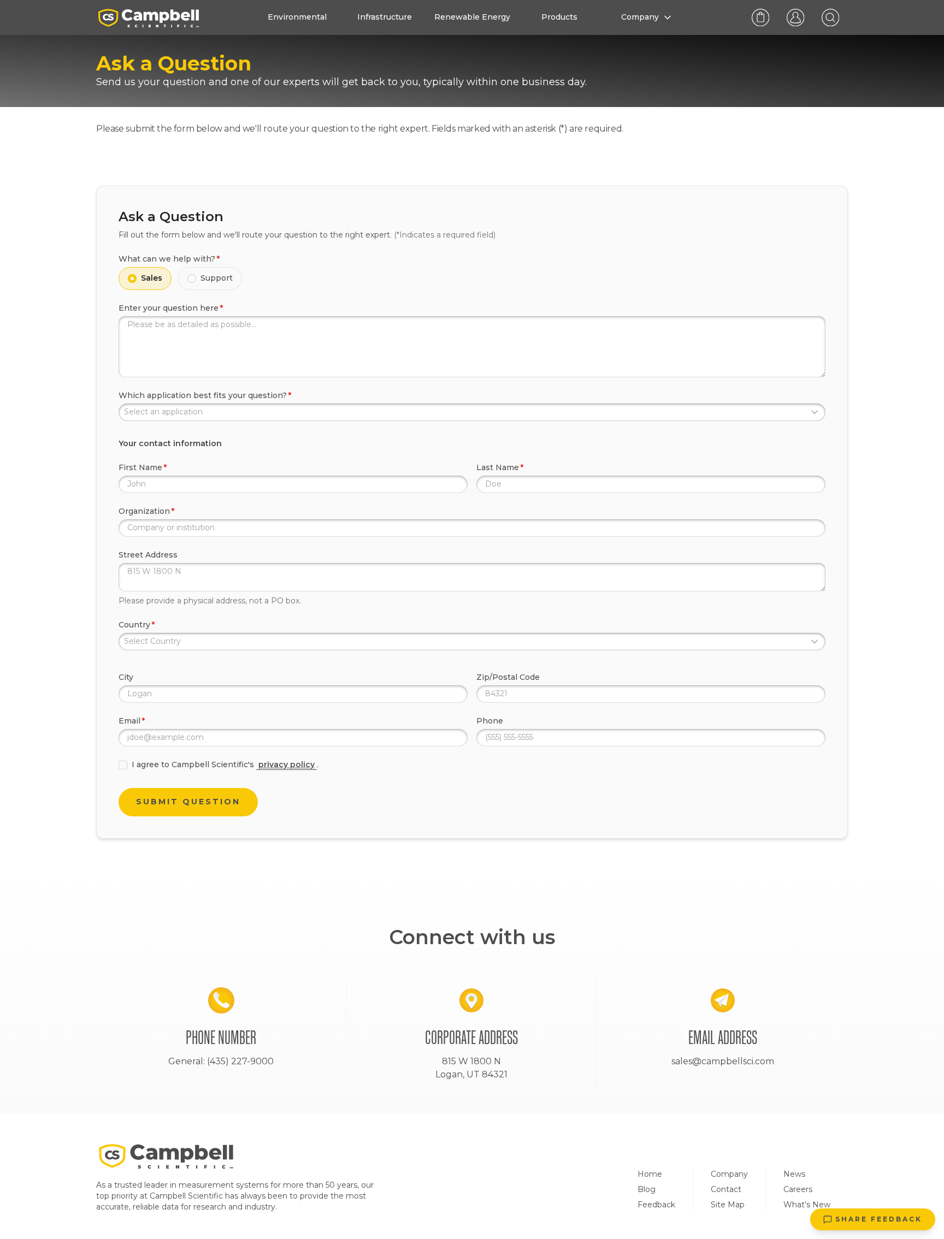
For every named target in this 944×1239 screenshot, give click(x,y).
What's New (806, 1205)
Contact (726, 1189)
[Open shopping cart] (760, 17)
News (794, 1174)
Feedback (656, 1205)
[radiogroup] (472, 278)
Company (729, 1174)
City (126, 677)
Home (650, 1174)
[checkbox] (123, 765)
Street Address (148, 555)
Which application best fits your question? (203, 395)
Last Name (497, 467)
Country (134, 625)
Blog (647, 1189)
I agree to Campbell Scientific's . (225, 764)
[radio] (132, 278)
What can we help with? (167, 259)
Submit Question (188, 802)
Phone (489, 721)
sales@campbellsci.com (722, 1061)
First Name (140, 467)
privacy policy (286, 764)
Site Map (728, 1205)
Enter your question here (169, 308)
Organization (144, 511)
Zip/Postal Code (508, 677)
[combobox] (472, 412)
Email (129, 721)
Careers (797, 1189)
